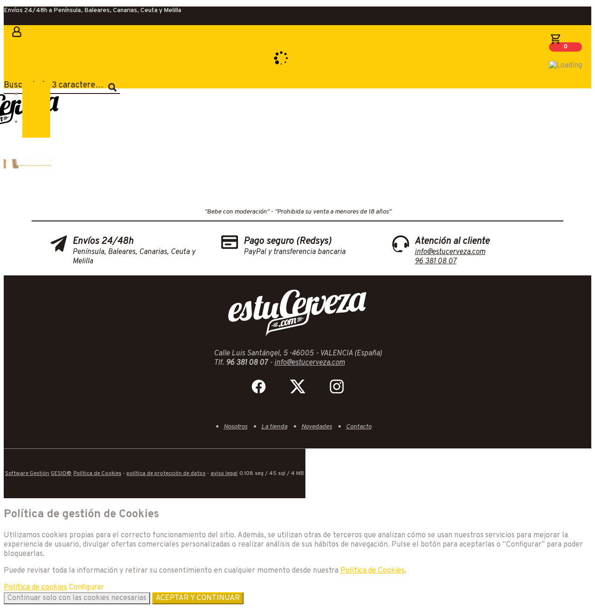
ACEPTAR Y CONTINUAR (198, 598)
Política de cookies (35, 587)
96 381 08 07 (435, 261)
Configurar (86, 587)
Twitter (297, 387)
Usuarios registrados (15, 38)
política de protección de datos (165, 473)
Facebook (258, 387)
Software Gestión (27, 473)
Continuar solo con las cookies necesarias (76, 598)
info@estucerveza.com (450, 252)
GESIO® (61, 473)
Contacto (358, 427)
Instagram (336, 387)
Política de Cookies (97, 473)
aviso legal (224, 473)
